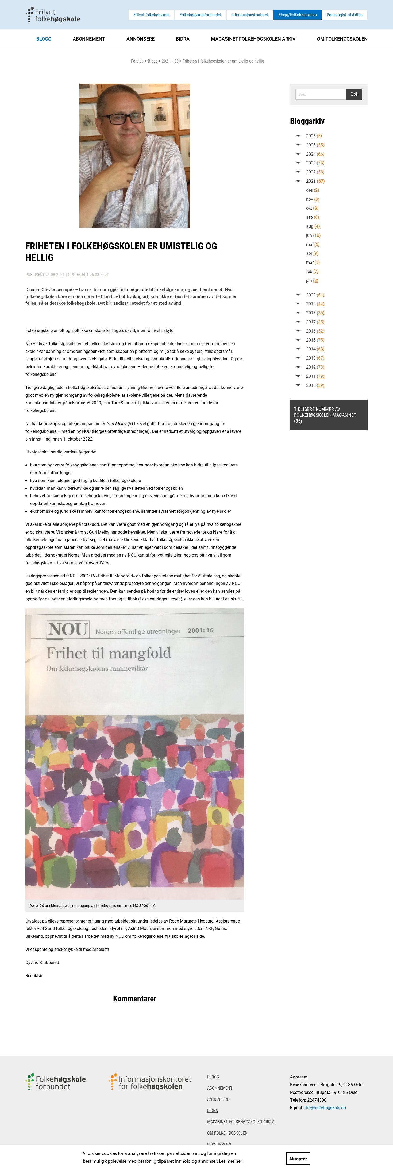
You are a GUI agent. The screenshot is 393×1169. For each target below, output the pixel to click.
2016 (315, 331)
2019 (315, 303)
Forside (137, 61)
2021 (166, 61)
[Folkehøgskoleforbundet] (55, 1112)
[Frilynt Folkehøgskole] (52, 14)
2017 (315, 322)
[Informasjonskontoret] (149, 1112)
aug (313, 226)
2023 (315, 162)
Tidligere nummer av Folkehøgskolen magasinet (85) (325, 415)
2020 (315, 295)
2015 (315, 340)
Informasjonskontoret (250, 14)
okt (312, 208)
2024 (315, 154)
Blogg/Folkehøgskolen (297, 14)
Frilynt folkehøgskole (151, 14)
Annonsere (140, 39)
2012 (315, 367)
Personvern (219, 1144)
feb (312, 271)
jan (312, 280)
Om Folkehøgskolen (342, 39)
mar (313, 262)
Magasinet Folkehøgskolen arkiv (253, 39)
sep (312, 217)
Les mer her (230, 1161)
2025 (315, 145)
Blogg (153, 61)
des (312, 190)
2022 (315, 172)
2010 (315, 385)
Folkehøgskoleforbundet (200, 14)
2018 (315, 312)
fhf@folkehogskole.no (325, 1107)
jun (313, 235)
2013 (315, 358)
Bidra (183, 39)
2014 (315, 349)
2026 (314, 135)
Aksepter (298, 1158)
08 (176, 61)
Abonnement (89, 39)
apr (312, 253)
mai (313, 244)
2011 (315, 376)
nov (312, 199)
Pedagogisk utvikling (345, 14)
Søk (354, 94)
